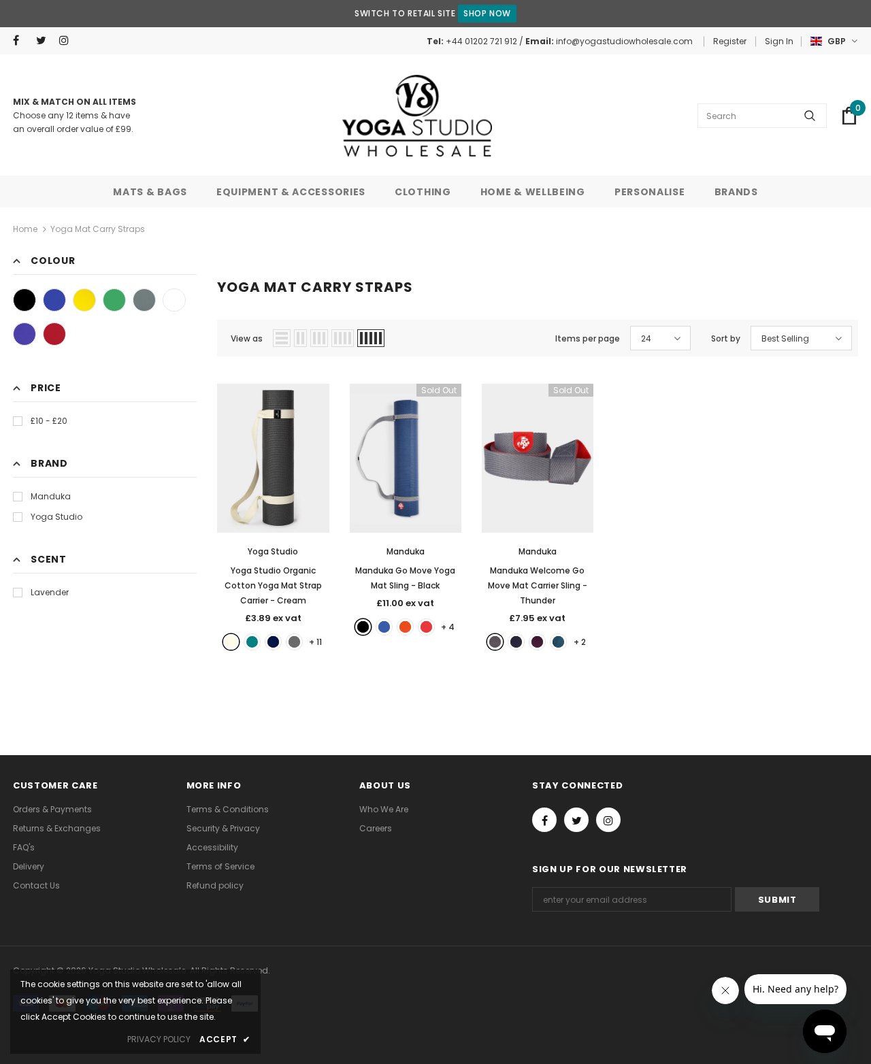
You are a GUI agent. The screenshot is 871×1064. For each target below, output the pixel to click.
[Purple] (24, 334)
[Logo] (417, 115)
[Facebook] (21, 40)
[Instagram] (67, 40)
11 (315, 642)
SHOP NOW (487, 13)
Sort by (725, 338)
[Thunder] (495, 642)
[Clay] (405, 627)
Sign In (779, 41)
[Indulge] (537, 642)
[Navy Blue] (273, 642)
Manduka (51, 496)
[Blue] (54, 300)
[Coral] (426, 627)
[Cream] (231, 642)
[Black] (24, 300)
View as (247, 338)
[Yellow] (84, 300)
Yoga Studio (56, 516)
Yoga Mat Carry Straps (97, 229)
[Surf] (384, 627)
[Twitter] (44, 40)
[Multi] (174, 300)
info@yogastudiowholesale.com (624, 41)
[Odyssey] (558, 642)
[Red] (54, 334)
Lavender (50, 592)
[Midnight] (516, 642)
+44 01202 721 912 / (485, 41)
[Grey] (144, 300)
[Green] (114, 300)
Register (729, 41)
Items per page (587, 338)
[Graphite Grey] (294, 642)
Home (25, 229)
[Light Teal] (252, 642)
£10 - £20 (49, 421)
